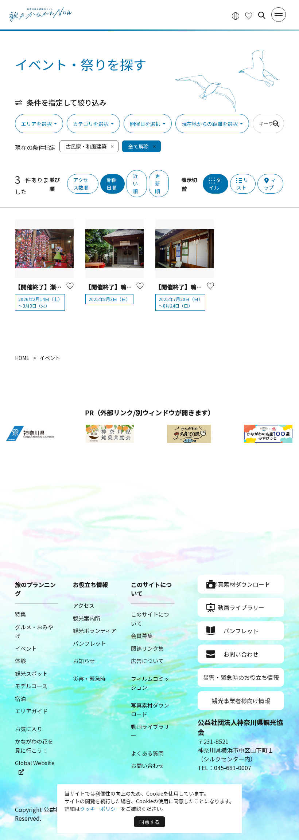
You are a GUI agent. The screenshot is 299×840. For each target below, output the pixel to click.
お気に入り (28, 729)
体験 (20, 661)
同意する (149, 821)
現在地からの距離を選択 (210, 123)
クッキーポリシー (100, 808)
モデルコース (31, 686)
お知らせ (84, 661)
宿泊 (20, 698)
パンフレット (89, 643)
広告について (147, 661)
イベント (26, 648)
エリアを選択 (36, 123)
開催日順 (111, 183)
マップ (270, 183)
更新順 (157, 183)
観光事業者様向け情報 (241, 700)
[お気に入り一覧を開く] (248, 15)
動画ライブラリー (241, 607)
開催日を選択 (145, 123)
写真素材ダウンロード (241, 584)
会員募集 (142, 635)
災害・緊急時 (89, 678)
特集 (20, 614)
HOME (22, 357)
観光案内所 (86, 618)
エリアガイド (31, 711)
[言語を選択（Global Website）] (235, 15)
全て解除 (138, 146)
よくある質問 (147, 753)
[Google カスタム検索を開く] (261, 15)
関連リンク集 (147, 648)
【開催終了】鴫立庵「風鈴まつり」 (202, 286)
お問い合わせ (147, 765)
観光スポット (31, 673)
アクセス (83, 605)
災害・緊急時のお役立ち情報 (241, 677)
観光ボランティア (94, 630)
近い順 (135, 183)
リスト (242, 183)
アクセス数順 (81, 183)
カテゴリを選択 (91, 123)
